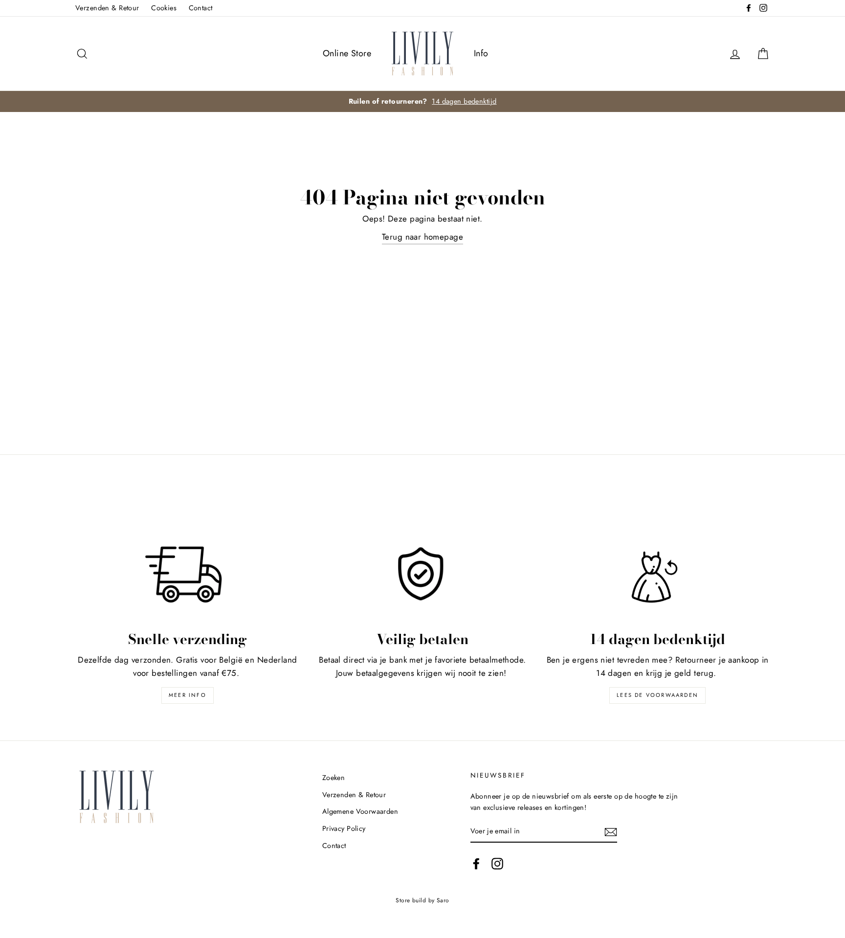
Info (481, 53)
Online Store (347, 53)
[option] (422, 101)
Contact (201, 8)
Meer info (187, 695)
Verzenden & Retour (107, 8)
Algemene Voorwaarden (360, 811)
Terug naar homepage (422, 237)
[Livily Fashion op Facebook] (476, 863)
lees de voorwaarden (657, 695)
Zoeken (333, 777)
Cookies (164, 8)
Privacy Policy (344, 828)
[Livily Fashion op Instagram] (497, 863)
